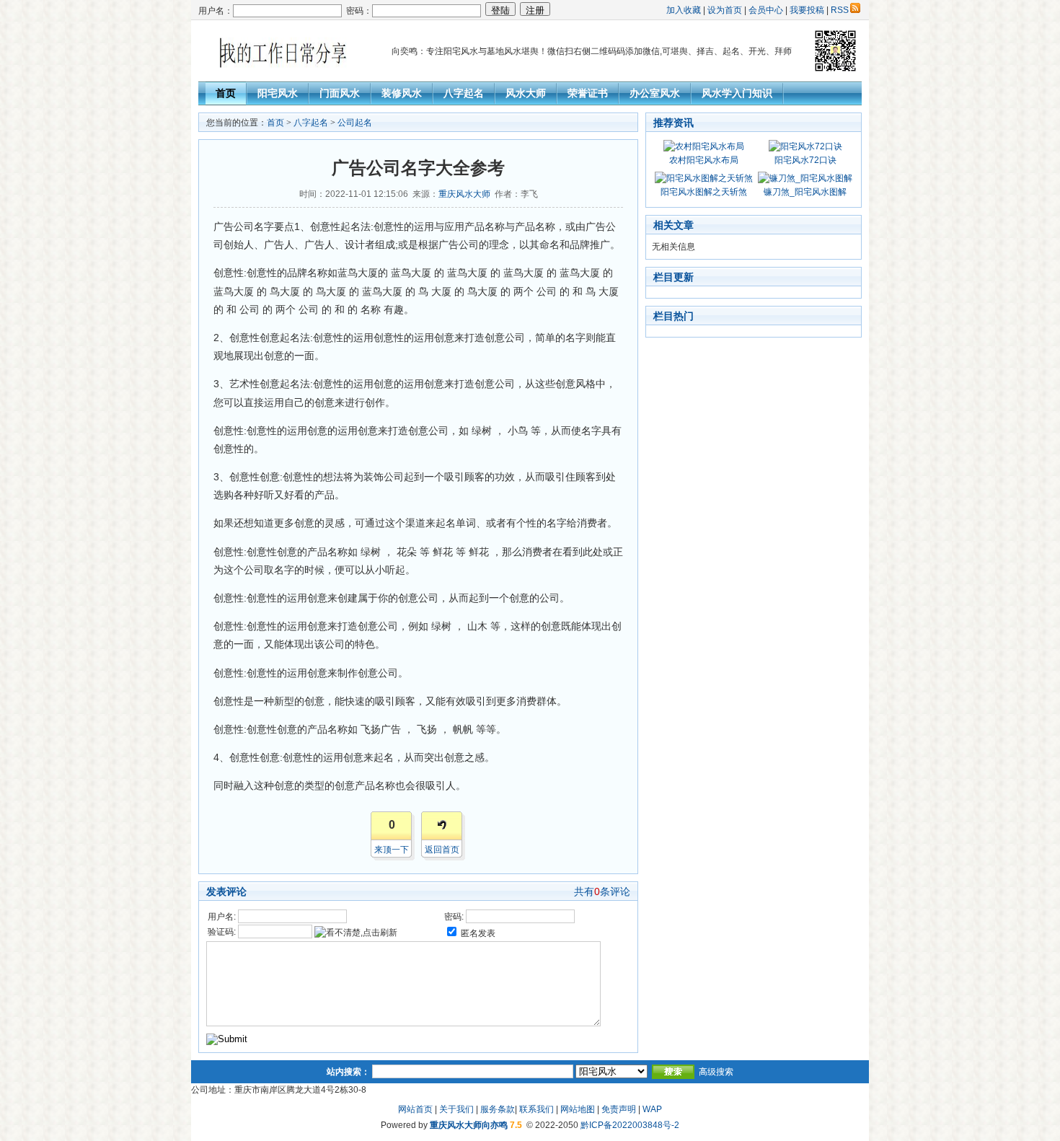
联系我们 (536, 1109)
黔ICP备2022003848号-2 (629, 1125)
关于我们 (456, 1109)
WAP (652, 1109)
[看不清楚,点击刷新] (355, 932)
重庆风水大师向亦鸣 (469, 1125)
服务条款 (497, 1109)
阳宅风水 (277, 93)
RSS (840, 10)
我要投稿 (807, 10)
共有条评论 (602, 891)
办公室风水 (655, 93)
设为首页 (724, 10)
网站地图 (577, 1109)
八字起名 (463, 93)
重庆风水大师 (464, 194)
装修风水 (401, 93)
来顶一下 (391, 850)
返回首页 (442, 850)
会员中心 (765, 10)
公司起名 (354, 123)
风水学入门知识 (737, 93)
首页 (226, 93)
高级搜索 (716, 1072)
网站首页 (415, 1109)
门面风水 (339, 93)
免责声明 (618, 1109)
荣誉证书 (587, 93)
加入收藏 (683, 10)
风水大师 (525, 93)
